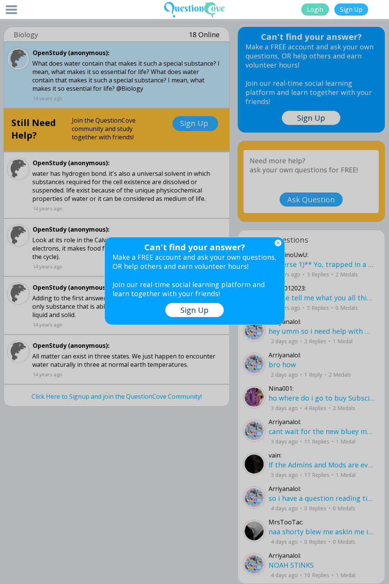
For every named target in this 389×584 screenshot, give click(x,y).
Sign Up (351, 9)
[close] (278, 243)
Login (315, 9)
